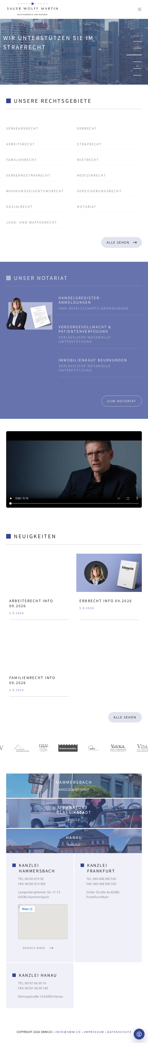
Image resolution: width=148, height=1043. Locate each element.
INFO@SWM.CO (68, 1032)
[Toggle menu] (139, 9)
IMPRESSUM (94, 1032)
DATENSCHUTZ (119, 1032)
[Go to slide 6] (137, 75)
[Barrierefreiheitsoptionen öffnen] (139, 1034)
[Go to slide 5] (137, 68)
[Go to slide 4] (134, 61)
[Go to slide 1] (137, 41)
